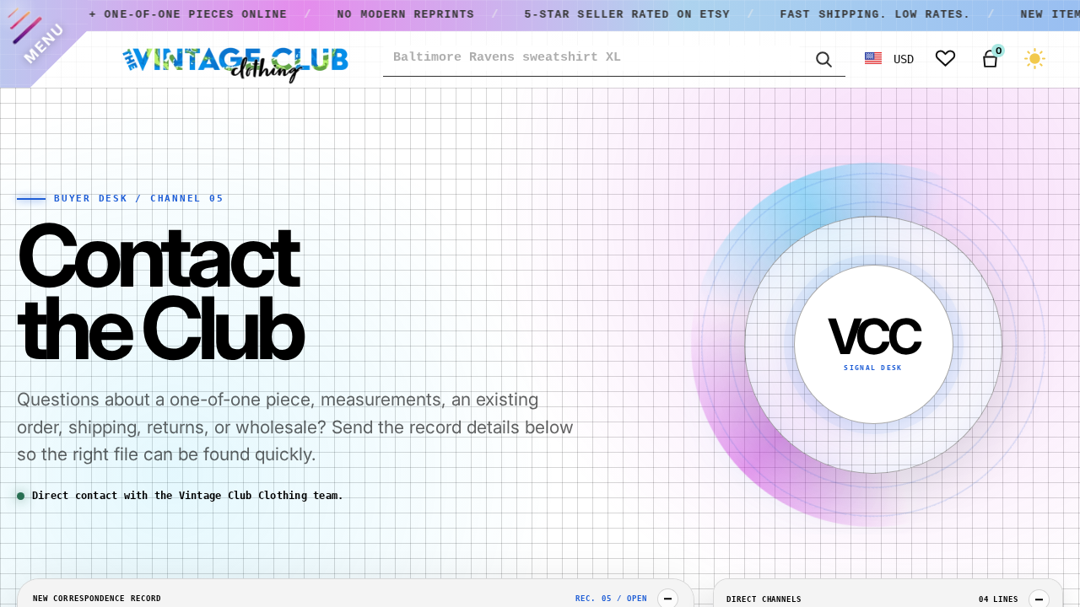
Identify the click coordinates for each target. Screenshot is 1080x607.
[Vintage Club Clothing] (234, 59)
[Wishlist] (945, 58)
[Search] (822, 58)
